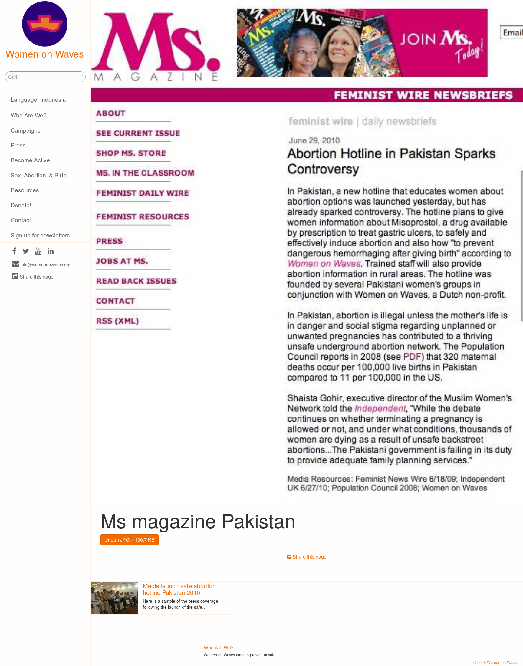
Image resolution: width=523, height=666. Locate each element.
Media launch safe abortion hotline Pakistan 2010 (179, 589)
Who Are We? (29, 115)
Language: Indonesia (38, 99)
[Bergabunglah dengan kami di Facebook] (14, 251)
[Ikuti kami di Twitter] (25, 251)
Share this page (36, 276)
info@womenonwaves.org (45, 264)
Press (18, 145)
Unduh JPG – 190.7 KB (129, 539)
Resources (25, 190)
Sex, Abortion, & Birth (39, 175)
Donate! (21, 205)
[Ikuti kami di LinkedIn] (50, 251)
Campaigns (26, 130)
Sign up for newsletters (40, 235)
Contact (21, 220)
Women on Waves (44, 53)
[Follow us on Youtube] (38, 251)
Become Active (30, 160)
